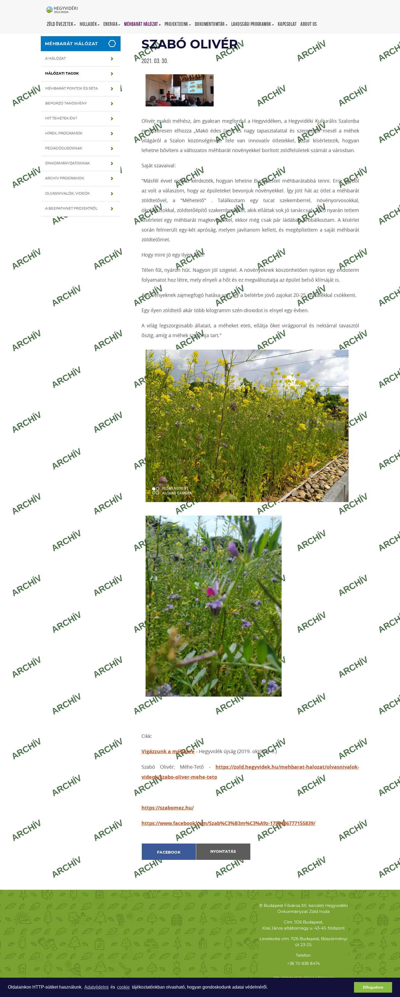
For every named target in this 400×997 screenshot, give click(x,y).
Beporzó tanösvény (66, 103)
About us (308, 24)
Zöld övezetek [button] (60, 24)
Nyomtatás (223, 852)
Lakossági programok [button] (251, 24)
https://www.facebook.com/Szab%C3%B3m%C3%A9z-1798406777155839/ (228, 823)
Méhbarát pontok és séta (71, 88)
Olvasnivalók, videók (67, 193)
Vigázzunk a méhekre (168, 751)
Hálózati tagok (62, 73)
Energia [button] (110, 24)
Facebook (168, 852)
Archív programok (64, 178)
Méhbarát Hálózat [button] (141, 24)
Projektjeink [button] (176, 24)
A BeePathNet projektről (71, 208)
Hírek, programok (63, 133)
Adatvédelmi (96, 987)
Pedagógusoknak (63, 148)
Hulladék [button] (88, 24)
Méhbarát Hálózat (71, 44)
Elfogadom (373, 987)
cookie (123, 987)
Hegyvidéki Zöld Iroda (64, 10)
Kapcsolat (287, 24)
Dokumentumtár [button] (210, 24)
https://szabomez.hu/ (167, 807)
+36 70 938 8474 (303, 964)
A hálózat (55, 58)
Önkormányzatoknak (67, 163)
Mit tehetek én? (61, 118)
